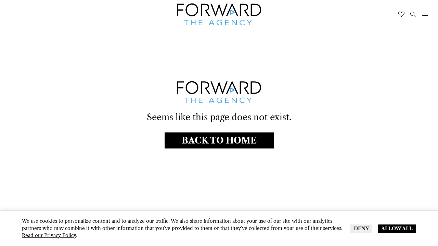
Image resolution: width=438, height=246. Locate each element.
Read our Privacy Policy (49, 235)
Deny (361, 229)
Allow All (397, 229)
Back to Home (219, 140)
